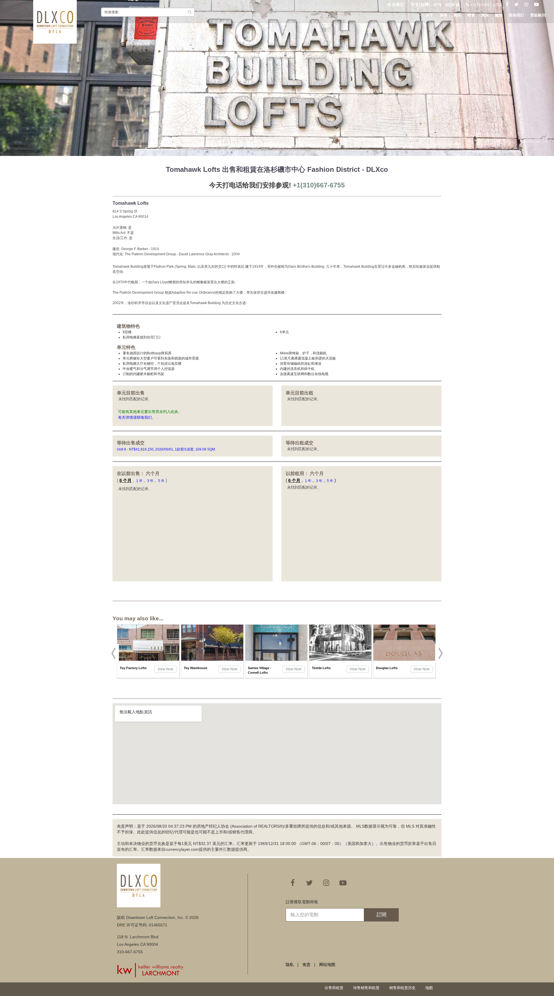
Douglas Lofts (323, 668)
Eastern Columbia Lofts (389, 670)
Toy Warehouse (131, 668)
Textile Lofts (257, 668)
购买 (457, 15)
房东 (485, 15)
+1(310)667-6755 (485, 4)
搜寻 (443, 15)
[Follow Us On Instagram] (526, 4)
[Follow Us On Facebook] (507, 4)
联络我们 (516, 15)
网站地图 (327, 964)
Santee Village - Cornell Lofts (195, 670)
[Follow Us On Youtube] (536, 4)
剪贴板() (538, 15)
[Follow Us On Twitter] (516, 4)
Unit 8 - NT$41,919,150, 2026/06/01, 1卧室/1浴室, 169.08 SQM (166, 449)
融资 (499, 15)
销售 (471, 15)
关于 (429, 15)
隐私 (290, 964)
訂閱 (381, 914)
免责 (306, 964)
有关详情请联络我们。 (137, 417)
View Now (165, 669)
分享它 (398, 4)
